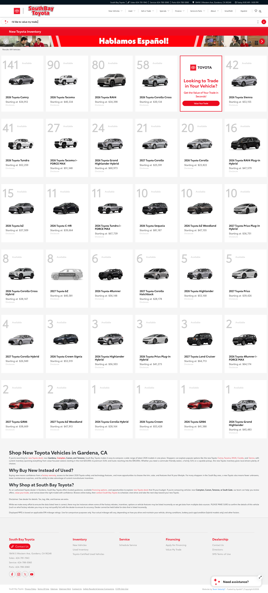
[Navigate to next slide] (265, 41)
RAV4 (234, 457)
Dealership (220, 539)
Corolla (240, 457)
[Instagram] (19, 574)
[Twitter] (25, 574)
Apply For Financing (176, 545)
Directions (217, 549)
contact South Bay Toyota (107, 492)
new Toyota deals (35, 457)
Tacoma (227, 457)
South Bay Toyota (16, 588)
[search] (260, 11)
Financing (173, 539)
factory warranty (49, 475)
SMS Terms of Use (221, 554)
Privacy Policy (30, 588)
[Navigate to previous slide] (2, 41)
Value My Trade (173, 549)
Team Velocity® (219, 589)
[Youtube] (32, 574)
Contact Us (22, 546)
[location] (193, 2)
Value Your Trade (201, 103)
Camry (220, 457)
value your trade (22, 492)
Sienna (252, 457)
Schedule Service (128, 545)
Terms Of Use (43, 588)
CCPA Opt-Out (121, 588)
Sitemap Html (65, 588)
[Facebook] (12, 574)
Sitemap (54, 588)
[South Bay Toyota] (35, 10)
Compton (61, 457)
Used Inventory (80, 549)
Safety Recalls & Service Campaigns (98, 588)
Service (124, 539)
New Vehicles (80, 545)
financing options (99, 489)
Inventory (80, 539)
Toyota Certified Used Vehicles (88, 554)
